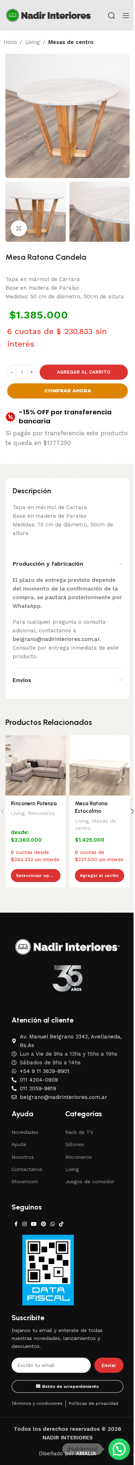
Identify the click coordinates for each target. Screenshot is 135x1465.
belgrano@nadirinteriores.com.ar (56, 639)
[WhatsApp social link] (52, 1224)
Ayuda (19, 1144)
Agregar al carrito (84, 372)
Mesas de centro (71, 42)
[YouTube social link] (34, 1224)
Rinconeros (41, 813)
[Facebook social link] (16, 1224)
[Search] (111, 15)
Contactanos (27, 1169)
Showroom (25, 1181)
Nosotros (23, 1157)
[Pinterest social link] (43, 1224)
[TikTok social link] (61, 1224)
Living (32, 42)
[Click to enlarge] (19, 229)
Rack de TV (79, 1132)
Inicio (10, 42)
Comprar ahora (67, 390)
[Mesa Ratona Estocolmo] (99, 765)
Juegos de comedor (89, 1181)
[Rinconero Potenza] (35, 765)
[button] (119, 1449)
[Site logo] (48, 15)
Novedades (25, 1132)
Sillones (74, 1144)
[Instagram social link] (24, 1224)
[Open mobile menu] (126, 15)
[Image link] (67, 946)
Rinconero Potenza (34, 803)
